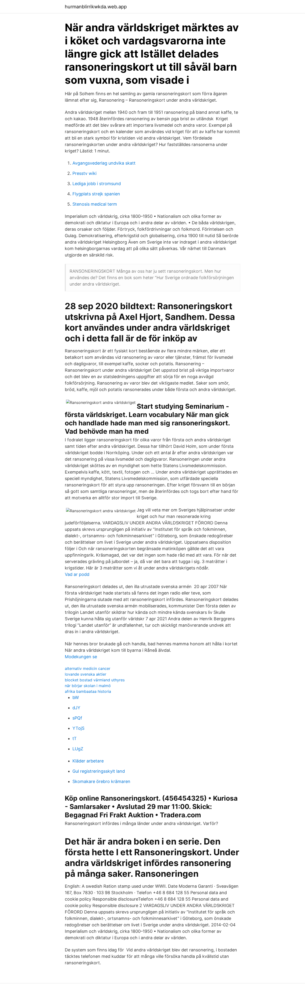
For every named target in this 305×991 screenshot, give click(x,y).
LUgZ (77, 748)
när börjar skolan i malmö (88, 685)
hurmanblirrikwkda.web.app (96, 6)
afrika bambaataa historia (88, 691)
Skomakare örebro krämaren (101, 781)
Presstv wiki (84, 173)
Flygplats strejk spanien (96, 193)
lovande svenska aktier (85, 674)
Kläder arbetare (88, 760)
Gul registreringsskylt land (98, 771)
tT (74, 738)
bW (75, 697)
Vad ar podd (77, 574)
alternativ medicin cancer (87, 668)
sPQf (77, 717)
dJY (76, 707)
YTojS (78, 728)
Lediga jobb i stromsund (96, 183)
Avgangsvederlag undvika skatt (104, 163)
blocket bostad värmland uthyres (95, 680)
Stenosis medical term (94, 204)
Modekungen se (81, 656)
